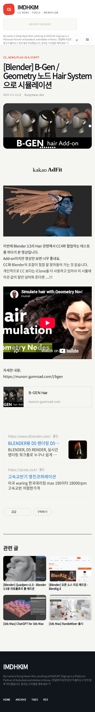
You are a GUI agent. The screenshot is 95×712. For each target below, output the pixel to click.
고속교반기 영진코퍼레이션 (32, 476)
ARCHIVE (21, 699)
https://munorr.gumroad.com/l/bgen (33, 376)
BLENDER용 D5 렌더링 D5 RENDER (31, 443)
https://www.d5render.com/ (29, 436)
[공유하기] (21, 511)
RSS (45, 699)
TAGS (35, 699)
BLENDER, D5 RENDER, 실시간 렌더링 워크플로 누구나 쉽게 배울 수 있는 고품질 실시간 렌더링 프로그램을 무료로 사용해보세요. (33, 452)
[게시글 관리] (26, 511)
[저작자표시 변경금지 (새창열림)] (55, 512)
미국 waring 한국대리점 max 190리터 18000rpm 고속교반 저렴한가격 (47, 485)
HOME (6, 699)
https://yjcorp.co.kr (22, 470)
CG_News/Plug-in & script (21, 57)
